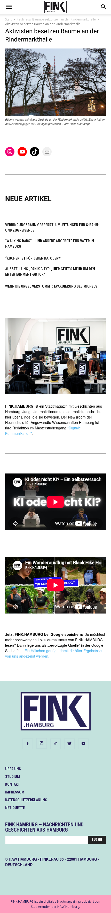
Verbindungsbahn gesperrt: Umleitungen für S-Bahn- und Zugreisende (52, 227)
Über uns (13, 769)
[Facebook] (27, 743)
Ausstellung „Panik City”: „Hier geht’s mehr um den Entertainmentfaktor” (50, 271)
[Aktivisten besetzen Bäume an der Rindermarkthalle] (55, 114)
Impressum (14, 792)
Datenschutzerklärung (26, 800)
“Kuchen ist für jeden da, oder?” (33, 258)
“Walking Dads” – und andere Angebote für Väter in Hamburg (49, 243)
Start (8, 19)
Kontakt (12, 784)
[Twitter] (69, 743)
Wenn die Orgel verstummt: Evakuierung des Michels (51, 286)
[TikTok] (55, 743)
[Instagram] (41, 743)
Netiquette (15, 808)
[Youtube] (83, 743)
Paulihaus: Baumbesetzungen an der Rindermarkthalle (56, 19)
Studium (12, 777)
